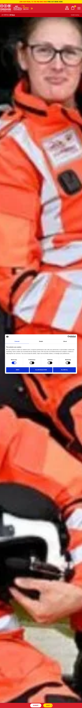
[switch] (32, 363)
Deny (17, 369)
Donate (36, 705)
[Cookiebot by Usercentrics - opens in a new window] (69, 337)
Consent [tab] (17, 341)
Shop (48, 705)
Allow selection (41, 369)
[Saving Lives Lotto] (23, 8)
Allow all (64, 369)
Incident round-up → (75, 15)
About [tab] (65, 341)
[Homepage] (6, 8)
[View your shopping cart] (73, 8)
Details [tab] (41, 341)
